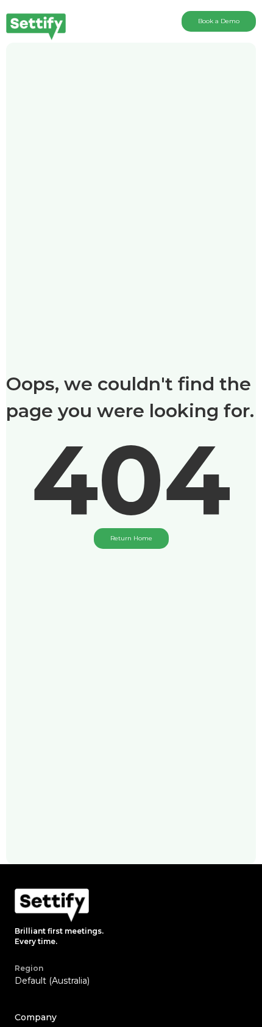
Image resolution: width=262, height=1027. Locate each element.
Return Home (131, 538)
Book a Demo (218, 21)
